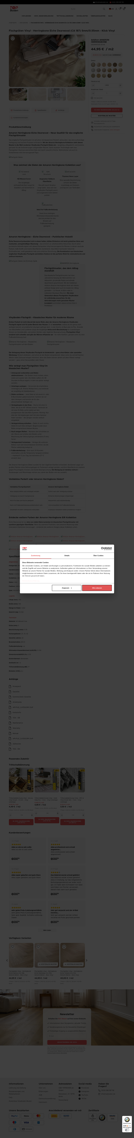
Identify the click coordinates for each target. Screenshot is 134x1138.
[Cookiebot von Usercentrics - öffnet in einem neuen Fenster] (102, 548)
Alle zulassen (97, 588)
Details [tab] (67, 555)
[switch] (127, 1130)
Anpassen (65, 588)
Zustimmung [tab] (35, 555)
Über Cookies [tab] (98, 555)
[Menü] (130, 1117)
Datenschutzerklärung (31, 581)
